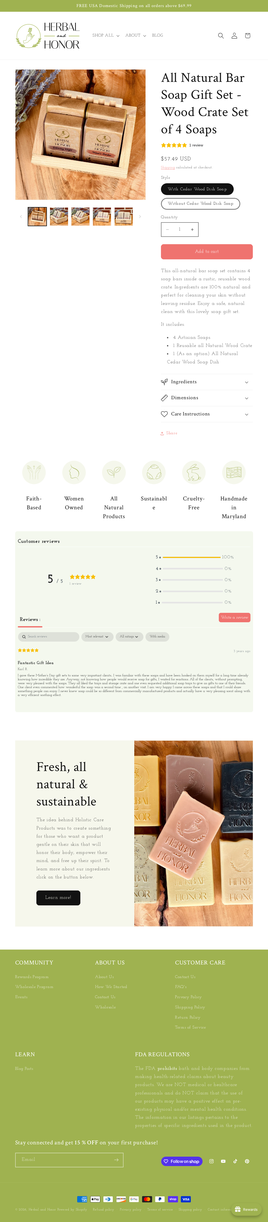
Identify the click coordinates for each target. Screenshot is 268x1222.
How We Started (111, 987)
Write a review (234, 617)
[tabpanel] (134, 667)
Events (21, 997)
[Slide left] (21, 216)
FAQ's (180, 987)
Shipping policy (190, 1209)
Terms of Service (190, 1027)
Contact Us (105, 997)
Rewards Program (32, 977)
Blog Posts (24, 1069)
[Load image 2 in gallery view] (59, 216)
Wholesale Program (34, 987)
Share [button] (171, 433)
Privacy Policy (188, 997)
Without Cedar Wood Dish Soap (200, 204)
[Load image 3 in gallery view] (80, 216)
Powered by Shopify (72, 1209)
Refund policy (103, 1209)
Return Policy (188, 1017)
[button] (105, 36)
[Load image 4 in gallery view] (102, 216)
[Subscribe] (116, 1160)
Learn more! (58, 897)
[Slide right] (140, 216)
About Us (104, 977)
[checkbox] (157, 637)
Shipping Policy (190, 1007)
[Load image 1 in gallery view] (37, 216)
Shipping (168, 167)
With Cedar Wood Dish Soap (197, 189)
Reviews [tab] (30, 619)
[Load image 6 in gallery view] (123, 216)
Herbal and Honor (42, 1209)
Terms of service (160, 1209)
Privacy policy (131, 1209)
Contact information (223, 1209)
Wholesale (105, 1007)
